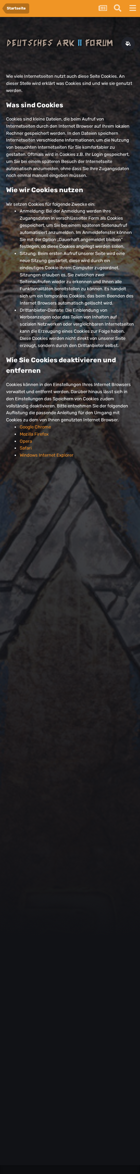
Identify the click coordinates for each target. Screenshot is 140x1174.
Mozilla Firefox (34, 434)
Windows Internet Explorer (46, 455)
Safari (26, 448)
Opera (26, 441)
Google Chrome (35, 426)
